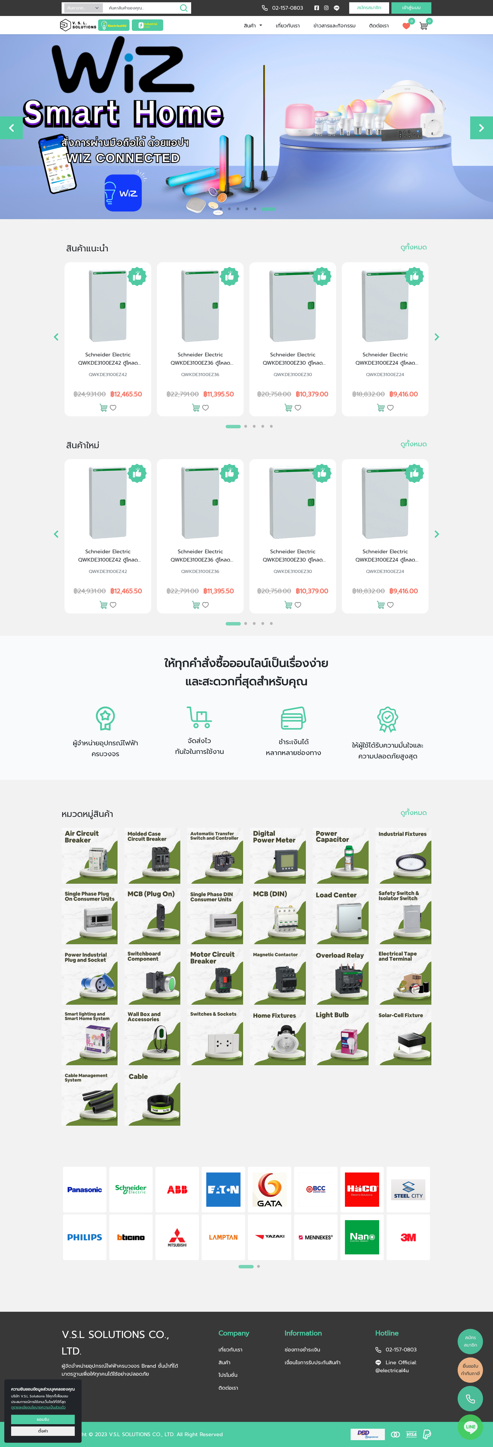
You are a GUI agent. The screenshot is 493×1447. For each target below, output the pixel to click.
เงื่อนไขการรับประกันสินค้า (313, 1363)
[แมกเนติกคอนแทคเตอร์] (278, 977)
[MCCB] (152, 856)
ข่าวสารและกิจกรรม (334, 26)
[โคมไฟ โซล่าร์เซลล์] (403, 1037)
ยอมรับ (43, 1419)
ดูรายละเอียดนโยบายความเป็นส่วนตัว (38, 1407)
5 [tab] (255, 209)
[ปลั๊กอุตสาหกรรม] (90, 977)
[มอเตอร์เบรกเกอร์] (215, 977)
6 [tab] (263, 207)
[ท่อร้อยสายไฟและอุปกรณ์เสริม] (90, 1098)
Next (439, 1214)
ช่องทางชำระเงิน (302, 1350)
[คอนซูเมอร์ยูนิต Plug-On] (90, 916)
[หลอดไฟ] (341, 1037)
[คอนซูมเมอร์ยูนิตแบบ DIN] (215, 916)
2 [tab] (229, 209)
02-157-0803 (287, 8)
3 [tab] (238, 209)
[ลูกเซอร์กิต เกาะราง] (278, 916)
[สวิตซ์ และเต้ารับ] (215, 1037)
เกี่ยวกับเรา (288, 26)
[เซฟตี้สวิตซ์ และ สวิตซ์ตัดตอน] (403, 916)
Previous (54, 1214)
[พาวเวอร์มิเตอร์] (278, 856)
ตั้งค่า (43, 1431)
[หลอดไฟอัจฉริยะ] (90, 1037)
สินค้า (251, 26)
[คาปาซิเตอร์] (341, 856)
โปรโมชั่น (228, 1375)
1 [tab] (221, 209)
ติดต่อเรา (379, 26)
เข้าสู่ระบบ (411, 7)
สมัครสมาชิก (369, 7)
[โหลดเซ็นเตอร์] (341, 916)
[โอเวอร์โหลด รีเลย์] (341, 977)
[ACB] (90, 856)
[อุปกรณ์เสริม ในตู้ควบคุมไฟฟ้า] (152, 977)
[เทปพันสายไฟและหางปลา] (403, 977)
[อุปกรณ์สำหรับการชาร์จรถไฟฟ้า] (152, 1037)
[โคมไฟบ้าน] (278, 1037)
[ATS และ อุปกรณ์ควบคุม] (215, 856)
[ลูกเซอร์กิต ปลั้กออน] (152, 916)
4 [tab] (246, 209)
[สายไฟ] (152, 1098)
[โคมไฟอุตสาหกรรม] (403, 856)
